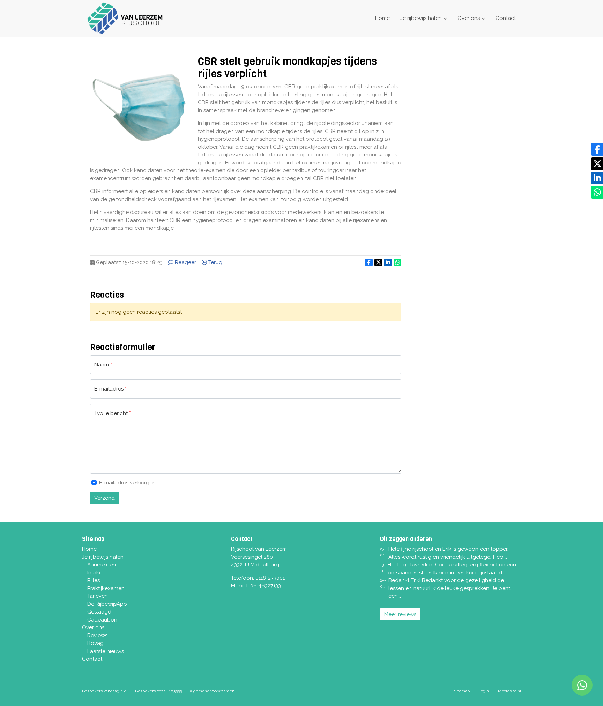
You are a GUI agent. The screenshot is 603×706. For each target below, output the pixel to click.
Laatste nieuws (105, 651)
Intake (94, 573)
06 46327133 (265, 585)
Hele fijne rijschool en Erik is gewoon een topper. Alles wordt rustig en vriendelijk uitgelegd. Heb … (448, 553)
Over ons (468, 18)
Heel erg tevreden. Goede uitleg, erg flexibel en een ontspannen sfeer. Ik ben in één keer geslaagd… (452, 569)
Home (382, 18)
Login (483, 691)
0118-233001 (270, 578)
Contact (506, 18)
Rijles (93, 580)
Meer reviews (400, 614)
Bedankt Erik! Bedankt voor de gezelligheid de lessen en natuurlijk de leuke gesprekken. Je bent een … (449, 588)
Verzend (104, 498)
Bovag (95, 643)
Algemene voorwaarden (211, 691)
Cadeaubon (102, 620)
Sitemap (462, 691)
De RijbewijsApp (107, 604)
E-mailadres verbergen (127, 483)
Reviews (97, 635)
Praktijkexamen (106, 588)
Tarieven (97, 596)
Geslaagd (99, 612)
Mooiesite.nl (509, 691)
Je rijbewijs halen (421, 18)
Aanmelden (101, 565)
